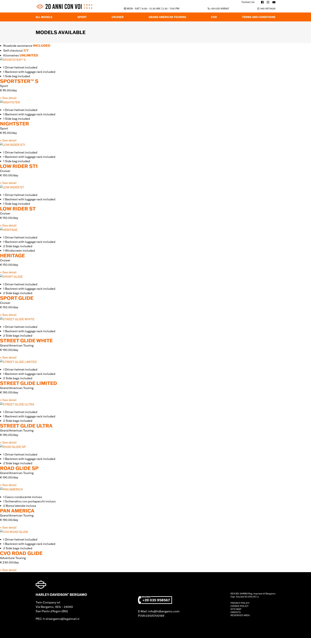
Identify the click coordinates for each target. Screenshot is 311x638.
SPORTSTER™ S (19, 81)
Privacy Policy (239, 603)
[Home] (64, 6)
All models (44, 17)
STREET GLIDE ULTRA (26, 425)
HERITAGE (12, 255)
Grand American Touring (167, 17)
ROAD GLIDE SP (19, 468)
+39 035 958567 (219, 8)
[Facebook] (262, 2)
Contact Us (248, 2)
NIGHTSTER (14, 123)
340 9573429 (267, 8)
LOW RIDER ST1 (19, 166)
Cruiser (118, 17)
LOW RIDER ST (18, 208)
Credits (235, 612)
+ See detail (8, 98)
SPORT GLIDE (16, 298)
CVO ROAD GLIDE (21, 553)
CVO (214, 17)
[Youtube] (273, 2)
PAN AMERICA (17, 510)
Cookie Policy (239, 606)
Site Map (235, 609)
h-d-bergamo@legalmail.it (61, 619)
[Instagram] (268, 2)
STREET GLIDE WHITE (26, 340)
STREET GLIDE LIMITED (28, 383)
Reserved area (240, 615)
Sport (82, 17)
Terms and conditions (258, 17)
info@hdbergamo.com (163, 611)
